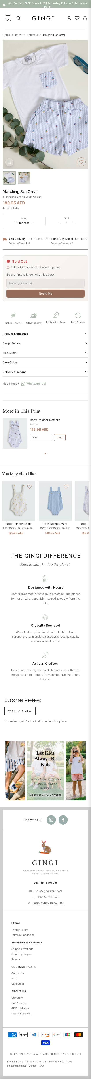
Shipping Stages (21, 954)
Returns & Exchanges (60, 1061)
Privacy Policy (19, 929)
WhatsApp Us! (36, 383)
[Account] (69, 18)
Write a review (20, 711)
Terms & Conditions (22, 934)
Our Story (17, 997)
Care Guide (17, 983)
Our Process (18, 1003)
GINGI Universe (20, 1008)
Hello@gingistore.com (48, 891)
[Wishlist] (77, 18)
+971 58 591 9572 (48, 897)
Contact (33, 1065)
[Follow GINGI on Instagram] (51, 820)
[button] (24, 221)
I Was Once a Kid (21, 1013)
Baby (18, 34)
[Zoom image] (9, 162)
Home (6, 34)
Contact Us (18, 973)
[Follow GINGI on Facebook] (63, 820)
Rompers (32, 34)
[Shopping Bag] (85, 18)
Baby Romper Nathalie (45, 420)
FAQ (13, 978)
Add (59, 437)
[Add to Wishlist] (81, 161)
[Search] (18, 18)
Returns (16, 959)
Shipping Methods (22, 948)
